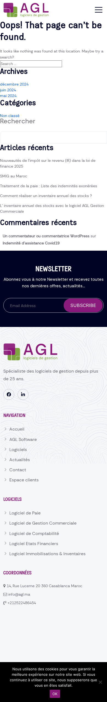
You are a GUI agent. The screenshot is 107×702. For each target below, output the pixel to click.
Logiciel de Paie (25, 513)
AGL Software (23, 439)
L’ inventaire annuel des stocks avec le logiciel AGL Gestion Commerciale (52, 208)
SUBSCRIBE (83, 305)
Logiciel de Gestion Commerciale (43, 523)
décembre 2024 (14, 84)
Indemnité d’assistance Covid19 (31, 243)
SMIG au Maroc (13, 176)
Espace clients (24, 480)
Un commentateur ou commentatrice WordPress (46, 235)
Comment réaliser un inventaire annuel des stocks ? (46, 195)
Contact (17, 470)
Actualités (19, 460)
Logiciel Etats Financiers (33, 543)
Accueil (16, 429)
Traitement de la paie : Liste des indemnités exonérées (48, 185)
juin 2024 (8, 89)
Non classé (9, 115)
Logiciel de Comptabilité (34, 533)
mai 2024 (8, 95)
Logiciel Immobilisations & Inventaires (47, 554)
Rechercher (17, 121)
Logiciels (18, 449)
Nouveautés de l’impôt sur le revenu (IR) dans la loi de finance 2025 (47, 163)
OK (55, 694)
